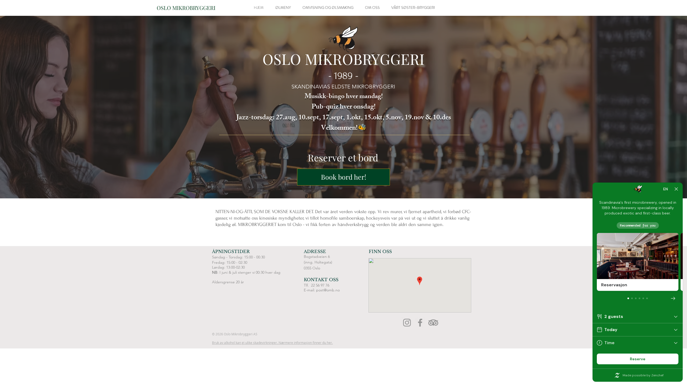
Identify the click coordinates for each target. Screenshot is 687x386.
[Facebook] (420, 322)
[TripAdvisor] (433, 322)
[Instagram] (407, 322)
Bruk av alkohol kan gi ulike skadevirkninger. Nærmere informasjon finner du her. (272, 342)
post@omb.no (328, 290)
